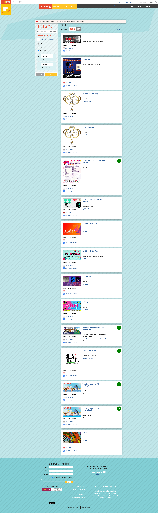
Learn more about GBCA (99, 472)
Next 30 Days (43, 50)
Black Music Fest (86, 276)
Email (46, 467)
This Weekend (43, 47)
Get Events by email (129, 2)
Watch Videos (56, 7)
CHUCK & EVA (85, 433)
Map (78, 29)
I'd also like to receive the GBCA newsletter (63, 477)
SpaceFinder (147, 6)
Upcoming (72, 29)
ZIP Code (46, 474)
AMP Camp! (85, 302)
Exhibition (94, 339)
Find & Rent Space (138, 6)
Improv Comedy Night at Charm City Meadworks (92, 200)
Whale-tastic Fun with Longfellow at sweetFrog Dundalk (92, 385)
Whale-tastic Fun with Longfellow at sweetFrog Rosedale (92, 409)
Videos (131, 6)
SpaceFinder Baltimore (119, 5)
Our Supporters (86, 507)
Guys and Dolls (86, 59)
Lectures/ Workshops (87, 101)
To (38, 65)
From (39, 56)
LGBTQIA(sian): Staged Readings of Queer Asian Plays (93, 161)
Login (120, 2)
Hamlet (84, 36)
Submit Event (69, 7)
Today (41, 44)
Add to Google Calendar (71, 51)
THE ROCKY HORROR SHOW (89, 224)
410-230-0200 (79, 494)
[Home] (6, 12)
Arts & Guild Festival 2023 (89, 350)
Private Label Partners (73, 507)
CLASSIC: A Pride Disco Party (90, 251)
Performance (89, 209)
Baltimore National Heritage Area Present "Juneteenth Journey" (93, 328)
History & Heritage (101, 339)
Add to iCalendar (69, 48)
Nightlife (84, 209)
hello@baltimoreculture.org (79, 497)
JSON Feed (119, 30)
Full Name (46, 471)
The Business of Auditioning (90, 94)
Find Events (44, 7)
